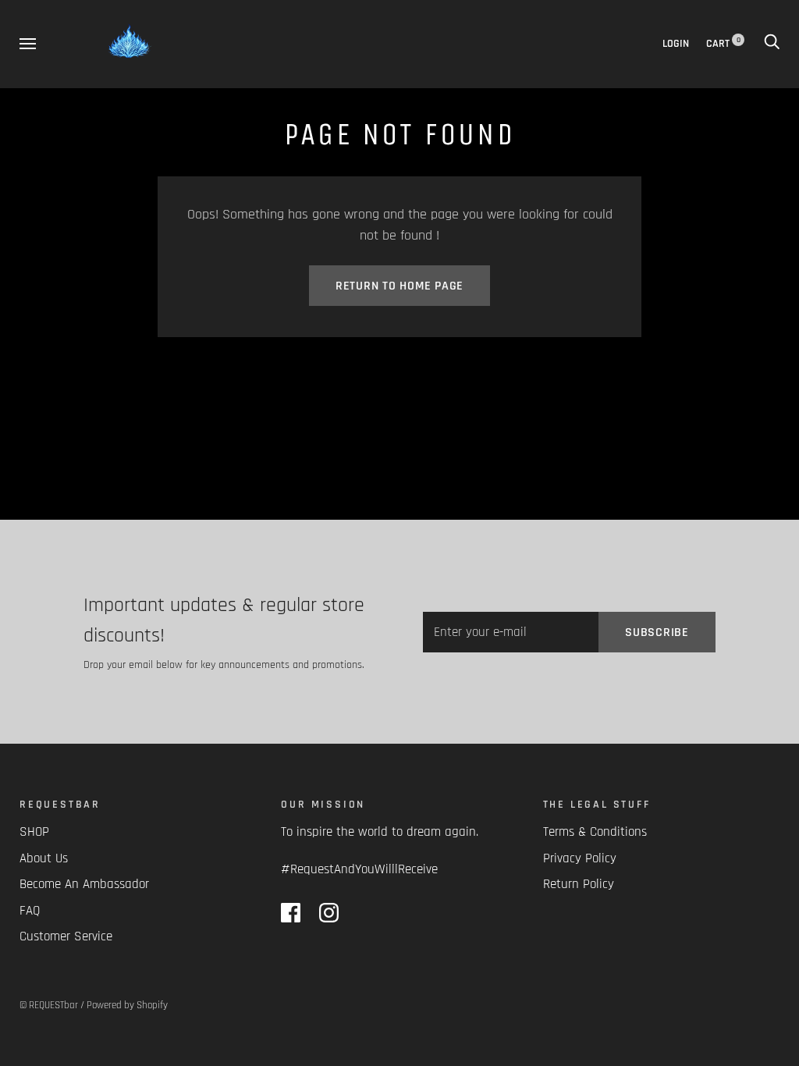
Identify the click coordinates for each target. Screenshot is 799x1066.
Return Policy (578, 884)
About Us (44, 858)
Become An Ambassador (84, 884)
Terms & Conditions (595, 831)
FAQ (30, 910)
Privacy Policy (579, 858)
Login (675, 44)
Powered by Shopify (127, 1005)
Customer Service (66, 936)
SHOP (34, 831)
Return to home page (399, 286)
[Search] (771, 44)
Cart (723, 44)
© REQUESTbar (49, 1005)
